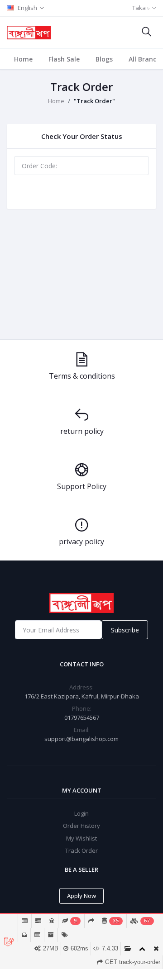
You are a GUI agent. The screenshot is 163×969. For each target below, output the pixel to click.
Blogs (104, 59)
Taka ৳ (140, 8)
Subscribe (125, 630)
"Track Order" (94, 101)
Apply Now (81, 896)
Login (81, 813)
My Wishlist (81, 838)
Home (23, 59)
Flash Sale (64, 59)
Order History (81, 826)
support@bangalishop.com (81, 739)
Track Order (81, 192)
